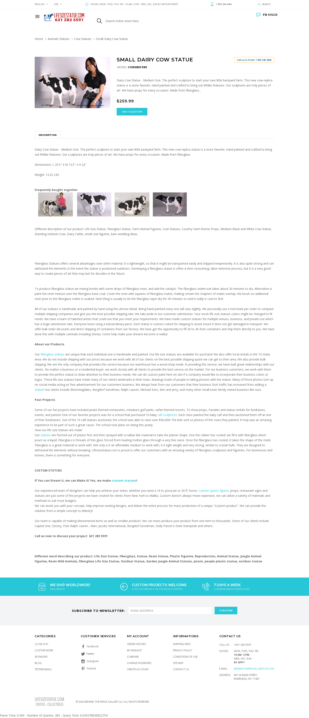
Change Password (139, 663)
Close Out (41, 644)
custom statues (124, 480)
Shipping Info (182, 644)
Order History (136, 644)
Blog (38, 663)
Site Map (178, 663)
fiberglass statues (53, 354)
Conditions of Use (185, 656)
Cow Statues (82, 39)
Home (39, 39)
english (39, 4)
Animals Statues (59, 39)
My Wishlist (134, 650)
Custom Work (44, 650)
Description (48, 135)
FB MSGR (270, 15)
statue (39, 390)
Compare (133, 656)
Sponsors (41, 656)
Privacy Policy (182, 650)
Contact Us (181, 669)
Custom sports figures (213, 491)
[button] (106, 60)
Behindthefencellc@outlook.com (257, 668)
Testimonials (43, 669)
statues (46, 435)
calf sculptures (167, 415)
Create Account (138, 669)
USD (56, 4)
